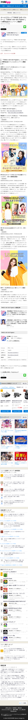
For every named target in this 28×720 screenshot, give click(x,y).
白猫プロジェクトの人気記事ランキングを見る (10, 536)
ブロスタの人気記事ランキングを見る (8, 543)
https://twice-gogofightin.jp (13, 352)
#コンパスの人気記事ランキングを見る (8, 520)
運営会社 (20, 708)
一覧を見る (24, 383)
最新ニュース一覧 (24, 9)
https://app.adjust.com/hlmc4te (14, 110)
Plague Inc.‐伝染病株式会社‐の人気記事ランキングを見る (11, 565)
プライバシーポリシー (7, 709)
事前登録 (10, 12)
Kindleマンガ (20, 387)
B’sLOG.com (14, 711)
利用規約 (15, 708)
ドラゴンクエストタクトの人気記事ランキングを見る (11, 550)
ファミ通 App (6, 2)
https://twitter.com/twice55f (13, 355)
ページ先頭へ (24, 703)
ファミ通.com (22, 709)
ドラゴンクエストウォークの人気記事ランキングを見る (12, 529)
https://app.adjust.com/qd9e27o (15, 112)
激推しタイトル (16, 12)
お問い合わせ (8, 708)
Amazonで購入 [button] (5, 411)
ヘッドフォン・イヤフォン (8, 387)
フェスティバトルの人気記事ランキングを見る (10, 557)
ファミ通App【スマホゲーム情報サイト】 (10, 9)
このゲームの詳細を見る (14, 340)
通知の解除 (15, 709)
